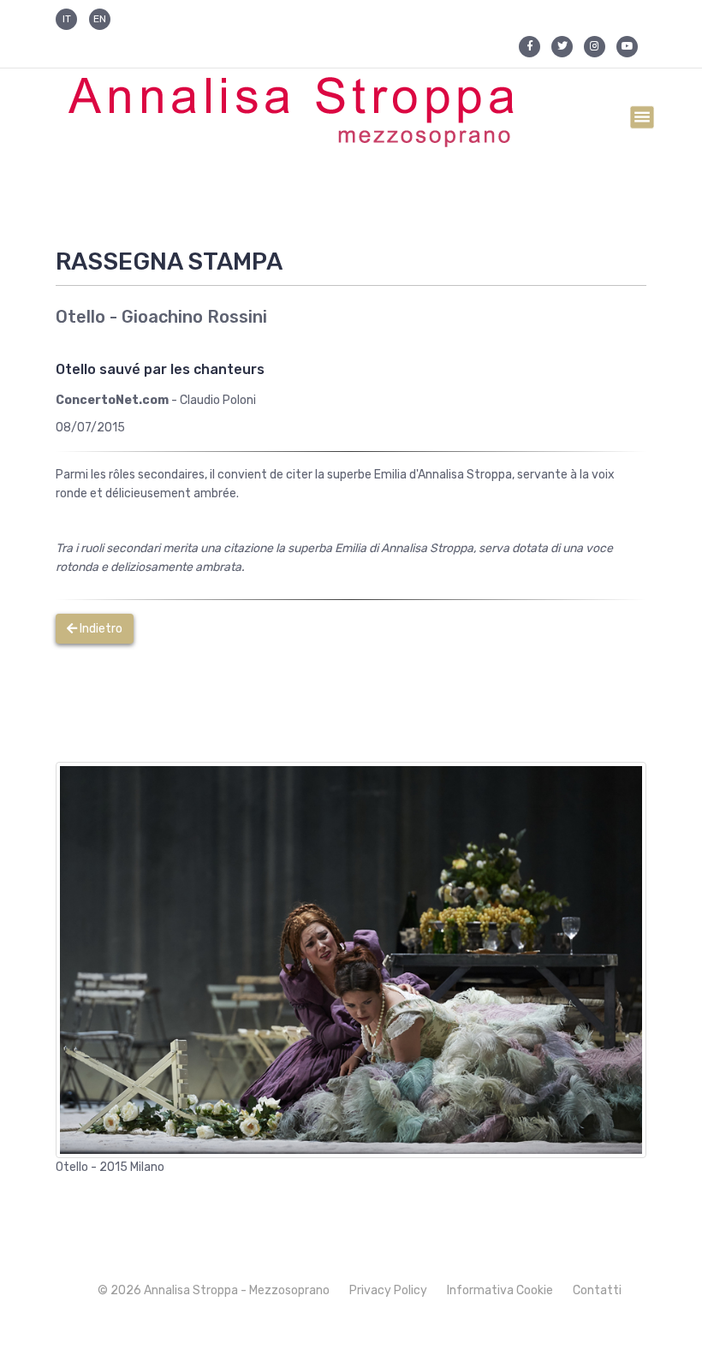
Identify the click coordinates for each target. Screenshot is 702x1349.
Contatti (597, 1290)
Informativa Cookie (500, 1290)
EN (99, 19)
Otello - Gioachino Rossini (161, 316)
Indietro (99, 628)
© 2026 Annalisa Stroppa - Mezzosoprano (214, 1290)
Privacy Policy (388, 1290)
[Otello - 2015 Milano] (351, 959)
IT (66, 19)
